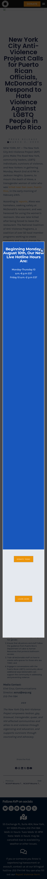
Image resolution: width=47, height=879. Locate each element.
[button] (42, 250)
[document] (23, 439)
